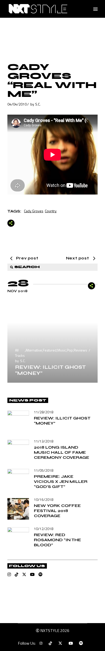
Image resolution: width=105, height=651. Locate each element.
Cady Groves (33, 211)
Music (61, 350)
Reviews (80, 350)
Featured (50, 350)
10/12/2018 (43, 528)
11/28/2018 (43, 412)
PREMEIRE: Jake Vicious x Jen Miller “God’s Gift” (60, 481)
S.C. (38, 104)
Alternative (33, 350)
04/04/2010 (17, 104)
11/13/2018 (43, 441)
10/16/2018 (43, 499)
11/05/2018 (43, 470)
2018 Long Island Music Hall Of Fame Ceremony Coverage (61, 452)
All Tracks (20, 352)
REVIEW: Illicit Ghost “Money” (50, 370)
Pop (70, 350)
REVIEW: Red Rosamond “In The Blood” (57, 539)
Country (51, 211)
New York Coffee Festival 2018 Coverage (57, 510)
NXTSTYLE (49, 630)
